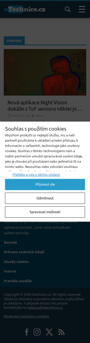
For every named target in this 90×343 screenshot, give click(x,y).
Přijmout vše (45, 184)
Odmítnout (45, 198)
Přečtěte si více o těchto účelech (36, 175)
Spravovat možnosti (45, 212)
